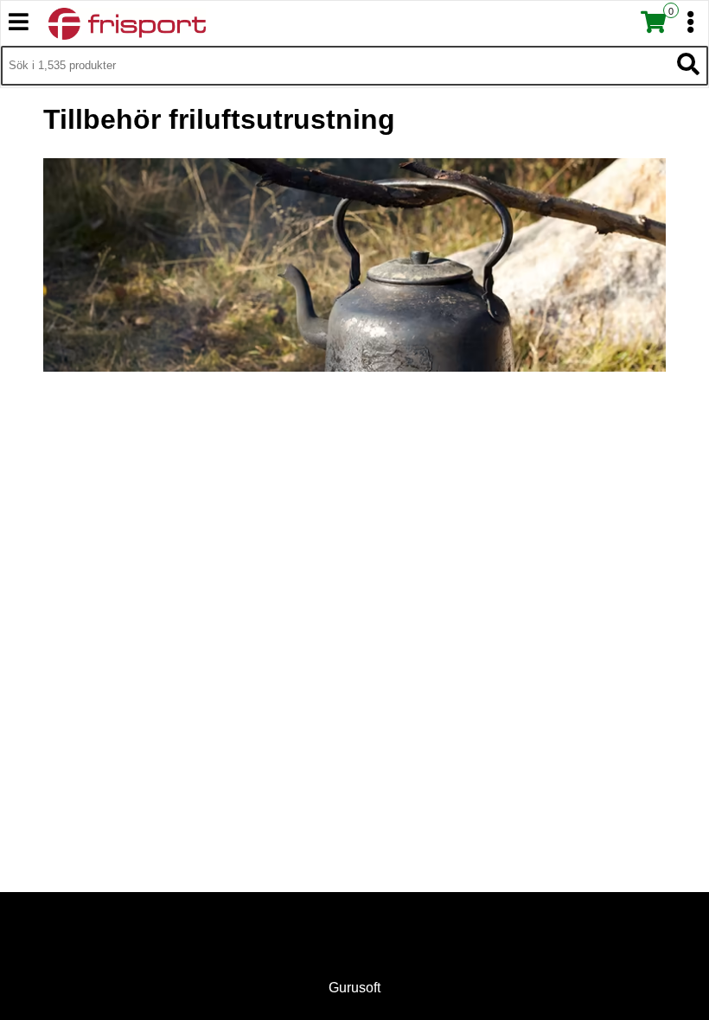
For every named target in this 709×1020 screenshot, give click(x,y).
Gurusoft (354, 987)
